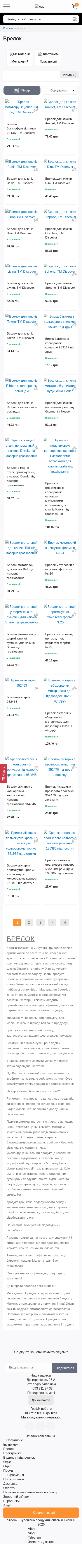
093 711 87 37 (42, 1388)
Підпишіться (65, 1368)
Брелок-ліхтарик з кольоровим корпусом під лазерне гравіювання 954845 (21, 795)
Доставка (10, 1483)
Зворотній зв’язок (16, 1496)
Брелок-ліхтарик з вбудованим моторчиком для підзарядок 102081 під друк (58, 721)
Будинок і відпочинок (19, 1457)
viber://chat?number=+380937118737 (29, 1426)
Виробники (11, 1501)
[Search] (74, 19)
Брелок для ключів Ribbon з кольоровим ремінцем (22, 407)
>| (64, 922)
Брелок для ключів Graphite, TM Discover (58, 233)
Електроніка (12, 1453)
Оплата (9, 1488)
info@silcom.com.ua (41, 1436)
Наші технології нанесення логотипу (30, 1492)
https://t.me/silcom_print (40, 1426)
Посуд (8, 1470)
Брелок (8, 1449)
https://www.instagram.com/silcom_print (50, 1426)
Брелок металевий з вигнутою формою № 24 (59, 569)
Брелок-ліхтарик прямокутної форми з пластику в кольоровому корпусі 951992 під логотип (22, 874)
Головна (8, 28)
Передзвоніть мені (41, 1393)
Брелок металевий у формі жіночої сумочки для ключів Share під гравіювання (21, 642)
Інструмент (11, 1444)
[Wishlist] (36, 102)
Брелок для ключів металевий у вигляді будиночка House (59, 407)
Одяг (7, 1466)
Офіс (7, 1462)
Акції (6, 1505)
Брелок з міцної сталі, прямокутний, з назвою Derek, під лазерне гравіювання (21, 476)
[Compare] (36, 109)
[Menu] (6, 6)
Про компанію (13, 1479)
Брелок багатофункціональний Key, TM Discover (21, 128)
